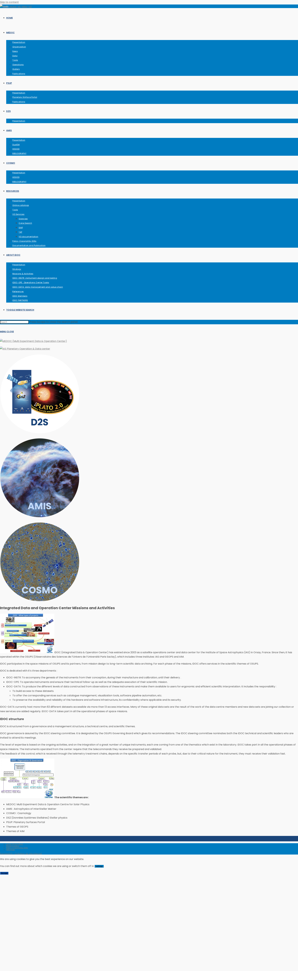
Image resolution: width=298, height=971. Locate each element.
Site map (10, 849)
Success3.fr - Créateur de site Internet (21, 853)
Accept (4, 873)
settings (99, 866)
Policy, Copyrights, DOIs (17, 847)
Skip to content (9, 2)
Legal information (14, 844)
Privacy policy (12, 846)
